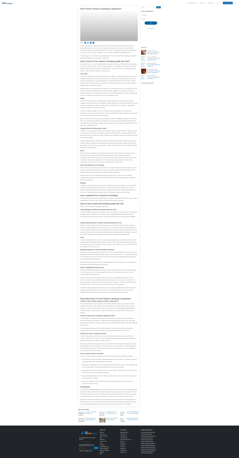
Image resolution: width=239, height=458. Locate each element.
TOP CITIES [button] (123, 430)
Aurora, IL (122, 441)
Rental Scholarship (104, 448)
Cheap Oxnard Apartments (147, 439)
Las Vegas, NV (123, 437)
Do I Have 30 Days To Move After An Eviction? (111, 412)
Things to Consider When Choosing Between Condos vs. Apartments (112, 419)
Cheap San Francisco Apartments (148, 449)
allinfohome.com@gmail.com (85, 450)
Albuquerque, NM (124, 432)
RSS (101, 454)
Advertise (102, 439)
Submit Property (103, 436)
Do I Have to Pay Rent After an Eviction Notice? (153, 59)
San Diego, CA (123, 450)
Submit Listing (227, 2)
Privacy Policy (103, 441)
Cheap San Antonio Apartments (148, 447)
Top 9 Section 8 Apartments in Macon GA (153, 65)
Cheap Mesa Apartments (146, 434)
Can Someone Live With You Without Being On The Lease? (133, 419)
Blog (101, 437)
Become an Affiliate (104, 450)
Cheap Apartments (192, 3)
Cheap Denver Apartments (147, 453)
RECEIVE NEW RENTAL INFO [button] (86, 445)
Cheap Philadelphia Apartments (148, 445)
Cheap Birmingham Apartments (148, 451)
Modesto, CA (123, 452)
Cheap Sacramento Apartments (148, 443)
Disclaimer (102, 445)
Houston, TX (123, 443)
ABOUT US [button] (102, 430)
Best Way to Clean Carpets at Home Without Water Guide (153, 53)
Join (151, 23)
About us (102, 432)
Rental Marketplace (104, 446)
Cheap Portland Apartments (147, 441)
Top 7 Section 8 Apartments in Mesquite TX (153, 78)
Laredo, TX (122, 446)
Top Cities (202, 3)
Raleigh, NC (123, 448)
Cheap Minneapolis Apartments (148, 436)
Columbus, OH (123, 436)
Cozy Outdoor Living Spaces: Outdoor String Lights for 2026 (154, 71)
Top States (210, 3)
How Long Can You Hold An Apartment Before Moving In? (90, 419)
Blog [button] (218, 3)
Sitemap (102, 452)
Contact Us (102, 434)
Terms (101, 443)
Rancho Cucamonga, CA (125, 439)
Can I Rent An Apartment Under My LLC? (90, 412)
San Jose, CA (123, 434)
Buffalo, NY (123, 445)
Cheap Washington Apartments (148, 432)
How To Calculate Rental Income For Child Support (133, 412)
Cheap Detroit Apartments (147, 438)
